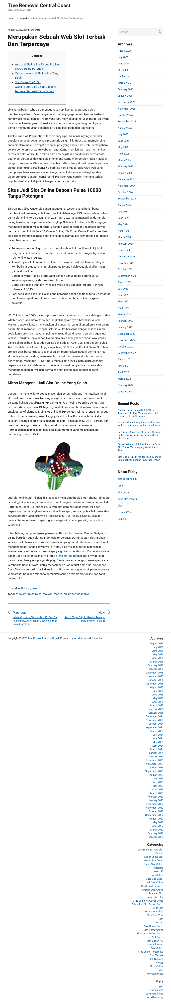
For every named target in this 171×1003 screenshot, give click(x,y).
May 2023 (123, 301)
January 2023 (125, 327)
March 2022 (124, 378)
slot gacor (123, 492)
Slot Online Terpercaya (150, 951)
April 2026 (123, 76)
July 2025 (123, 134)
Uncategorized (30, 588)
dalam (22, 594)
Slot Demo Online (153, 929)
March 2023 (124, 314)
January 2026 (125, 95)
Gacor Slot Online (153, 864)
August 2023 (125, 282)
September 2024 (127, 198)
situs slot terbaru (127, 499)
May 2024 (123, 224)
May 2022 (123, 365)
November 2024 (126, 185)
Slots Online (156, 966)
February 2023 (125, 320)
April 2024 (123, 230)
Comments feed (154, 993)
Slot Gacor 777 (155, 940)
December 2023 (126, 256)
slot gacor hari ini (127, 478)
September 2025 (127, 121)
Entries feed (156, 990)
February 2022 (125, 385)
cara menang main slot (150, 849)
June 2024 (123, 217)
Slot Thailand (156, 959)
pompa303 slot (126, 512)
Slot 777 (158, 922)
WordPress (80, 638)
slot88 (159, 962)
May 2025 (123, 147)
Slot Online (157, 948)
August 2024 (125, 205)
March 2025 (124, 160)
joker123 (158, 871)
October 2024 (125, 192)
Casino (159, 853)
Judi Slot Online (154, 882)
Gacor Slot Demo (153, 860)
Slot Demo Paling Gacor (150, 933)
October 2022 (125, 346)
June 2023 (123, 295)
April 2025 (123, 153)
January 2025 (125, 172)
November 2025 (126, 108)
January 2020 (125, 391)
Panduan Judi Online (152, 889)
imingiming (35, 594)
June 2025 (123, 140)
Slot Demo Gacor (153, 926)
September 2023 (127, 275)
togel (120, 485)
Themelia (96, 638)
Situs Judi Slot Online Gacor (147, 904)
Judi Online (157, 875)
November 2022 (126, 340)
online (67, 594)
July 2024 (123, 211)
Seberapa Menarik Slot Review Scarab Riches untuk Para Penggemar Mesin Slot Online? (139, 435)
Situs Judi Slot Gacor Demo (147, 900)
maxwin (47, 594)
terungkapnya (81, 594)
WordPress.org (155, 997)
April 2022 (123, 372)
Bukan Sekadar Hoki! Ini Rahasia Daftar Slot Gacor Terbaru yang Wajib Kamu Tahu (139, 447)
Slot (161, 918)
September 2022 (127, 352)
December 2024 (126, 179)
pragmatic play (155, 897)
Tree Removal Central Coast (43, 638)
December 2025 (126, 102)
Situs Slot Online (154, 911)
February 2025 (125, 166)
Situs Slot (157, 907)
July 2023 (123, 288)
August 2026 (125, 50)
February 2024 (125, 243)
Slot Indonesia (155, 944)
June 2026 (123, 63)
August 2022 (125, 359)
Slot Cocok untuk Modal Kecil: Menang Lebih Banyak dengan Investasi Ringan (139, 458)
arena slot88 (64, 555)
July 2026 (123, 57)
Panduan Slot (156, 893)
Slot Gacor (157, 937)
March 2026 (124, 82)
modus (58, 594)
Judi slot (122, 518)
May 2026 (123, 70)
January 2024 (125, 250)
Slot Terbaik (156, 955)
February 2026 (125, 89)
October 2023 (125, 269)
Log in (159, 986)
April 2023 (123, 308)
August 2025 (125, 128)
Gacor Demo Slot (153, 856)
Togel (160, 970)
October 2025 (125, 115)
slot (120, 505)
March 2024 (124, 237)
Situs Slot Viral (155, 915)
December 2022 (126, 333)
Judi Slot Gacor (154, 878)
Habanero (157, 867)
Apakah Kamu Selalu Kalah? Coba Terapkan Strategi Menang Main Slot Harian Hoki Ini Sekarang (138, 413)
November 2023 (126, 263)
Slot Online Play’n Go (28, 82)
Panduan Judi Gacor (152, 886)
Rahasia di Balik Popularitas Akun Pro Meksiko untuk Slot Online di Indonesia (139, 424)
